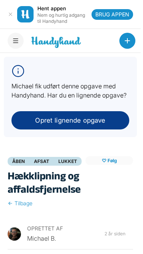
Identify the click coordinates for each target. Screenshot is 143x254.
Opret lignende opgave (70, 120)
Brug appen (112, 14)
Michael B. (41, 238)
